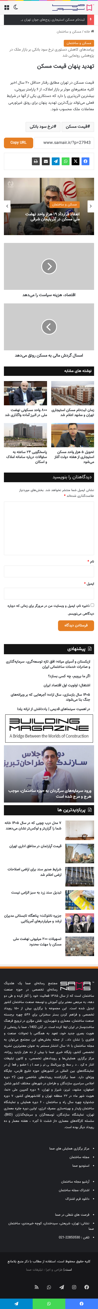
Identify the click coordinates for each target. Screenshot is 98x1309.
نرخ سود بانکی (42, 127)
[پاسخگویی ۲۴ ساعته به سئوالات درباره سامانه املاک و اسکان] (25, 435)
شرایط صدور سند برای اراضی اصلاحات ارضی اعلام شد (34, 872)
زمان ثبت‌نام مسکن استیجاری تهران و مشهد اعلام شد (72, 412)
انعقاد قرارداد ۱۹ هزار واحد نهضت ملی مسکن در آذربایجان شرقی (52, 217)
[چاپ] (36, 161)
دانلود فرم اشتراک (77, 1199)
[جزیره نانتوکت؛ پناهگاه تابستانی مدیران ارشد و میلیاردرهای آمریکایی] (79, 923)
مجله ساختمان (79, 1157)
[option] (49, 206)
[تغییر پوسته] (15, 9)
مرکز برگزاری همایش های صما (69, 1148)
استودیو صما (80, 1166)
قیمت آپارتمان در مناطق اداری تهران (35, 846)
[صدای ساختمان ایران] (73, 7)
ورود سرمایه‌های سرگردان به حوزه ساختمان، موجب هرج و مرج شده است (49, 794)
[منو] (6, 9)
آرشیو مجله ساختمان (75, 1181)
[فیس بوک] (85, 161)
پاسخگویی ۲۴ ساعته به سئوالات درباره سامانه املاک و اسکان (26, 457)
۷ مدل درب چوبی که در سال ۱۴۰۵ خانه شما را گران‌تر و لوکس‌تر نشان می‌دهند (33, 825)
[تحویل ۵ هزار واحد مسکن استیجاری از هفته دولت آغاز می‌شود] (72, 435)
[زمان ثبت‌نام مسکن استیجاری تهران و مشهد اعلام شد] (72, 393)
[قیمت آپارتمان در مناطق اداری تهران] (79, 853)
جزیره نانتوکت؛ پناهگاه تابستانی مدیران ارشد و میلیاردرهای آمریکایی (32, 918)
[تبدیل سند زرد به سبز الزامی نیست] (79, 900)
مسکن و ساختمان (69, 31)
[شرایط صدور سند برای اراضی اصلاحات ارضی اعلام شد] (79, 876)
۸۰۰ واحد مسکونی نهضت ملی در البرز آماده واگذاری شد (26, 412)
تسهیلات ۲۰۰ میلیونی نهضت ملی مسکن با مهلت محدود (37, 941)
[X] (75, 161)
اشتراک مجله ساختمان (74, 1190)
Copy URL (18, 143)
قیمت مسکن (76, 127)
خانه (87, 31)
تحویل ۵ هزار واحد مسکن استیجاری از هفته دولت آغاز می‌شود (74, 457)
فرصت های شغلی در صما (72, 1215)
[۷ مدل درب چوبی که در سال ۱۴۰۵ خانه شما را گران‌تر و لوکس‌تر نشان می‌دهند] (79, 830)
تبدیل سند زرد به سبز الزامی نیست (36, 893)
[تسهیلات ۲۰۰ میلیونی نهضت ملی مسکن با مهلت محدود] (79, 946)
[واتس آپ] (66, 161)
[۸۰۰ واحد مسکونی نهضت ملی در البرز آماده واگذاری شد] (25, 393)
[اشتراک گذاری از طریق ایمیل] (46, 161)
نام (91, 561)
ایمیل (89, 583)
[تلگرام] (56, 161)
